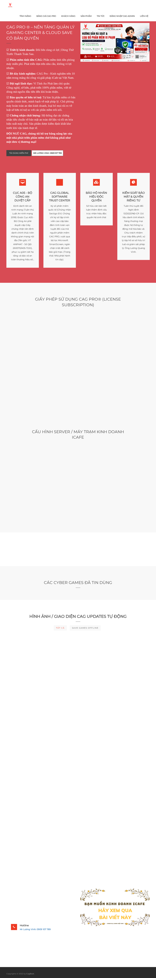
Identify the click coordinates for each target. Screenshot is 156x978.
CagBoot (30, 974)
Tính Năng (25, 16)
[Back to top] (147, 972)
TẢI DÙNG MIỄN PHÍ (18, 153)
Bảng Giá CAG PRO (46, 16)
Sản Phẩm (86, 16)
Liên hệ (144, 16)
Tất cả (60, 628)
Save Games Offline (85, 628)
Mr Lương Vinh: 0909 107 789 (35, 929)
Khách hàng (68, 16)
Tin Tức (101, 16)
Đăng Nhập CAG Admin (122, 16)
